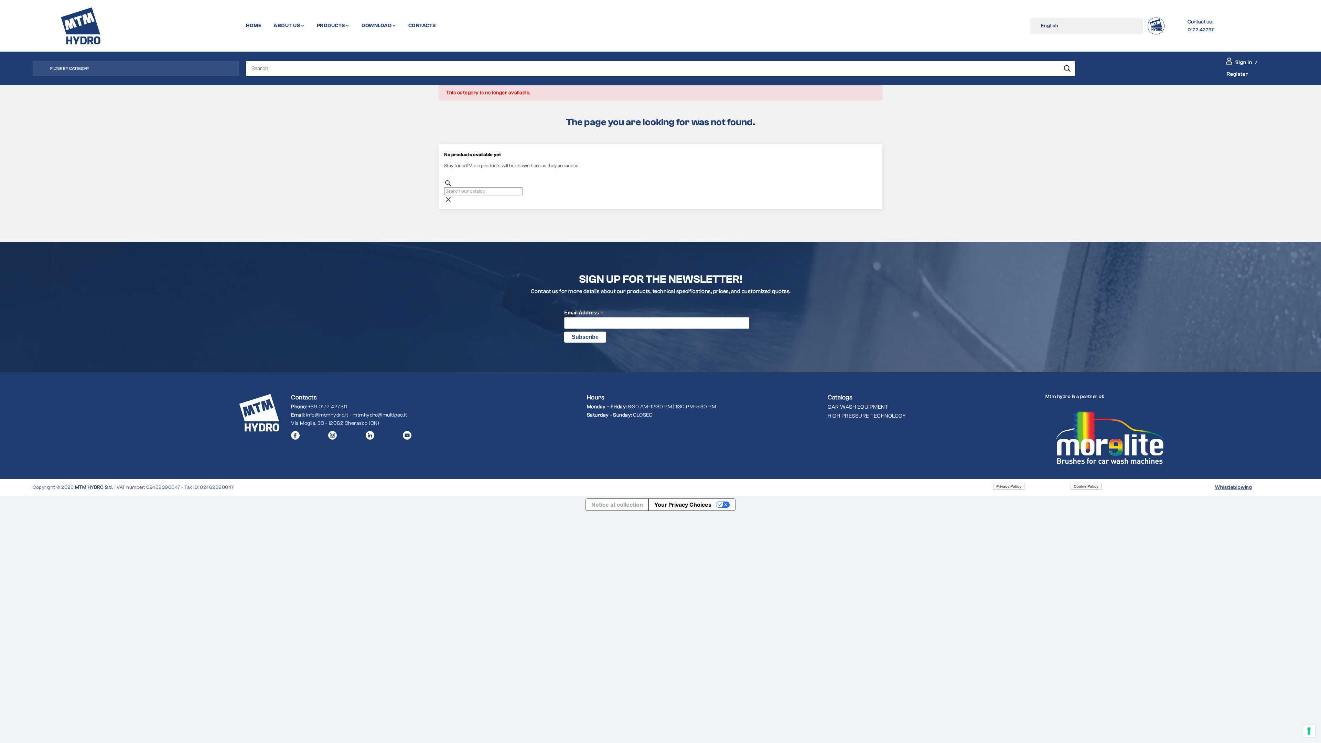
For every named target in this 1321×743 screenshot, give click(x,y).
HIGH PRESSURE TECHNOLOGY (867, 416)
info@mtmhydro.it (327, 415)
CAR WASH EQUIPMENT (858, 407)
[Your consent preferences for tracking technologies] (1308, 730)
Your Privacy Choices (682, 504)
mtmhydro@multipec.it (380, 415)
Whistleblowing (1233, 487)
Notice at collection (617, 504)
